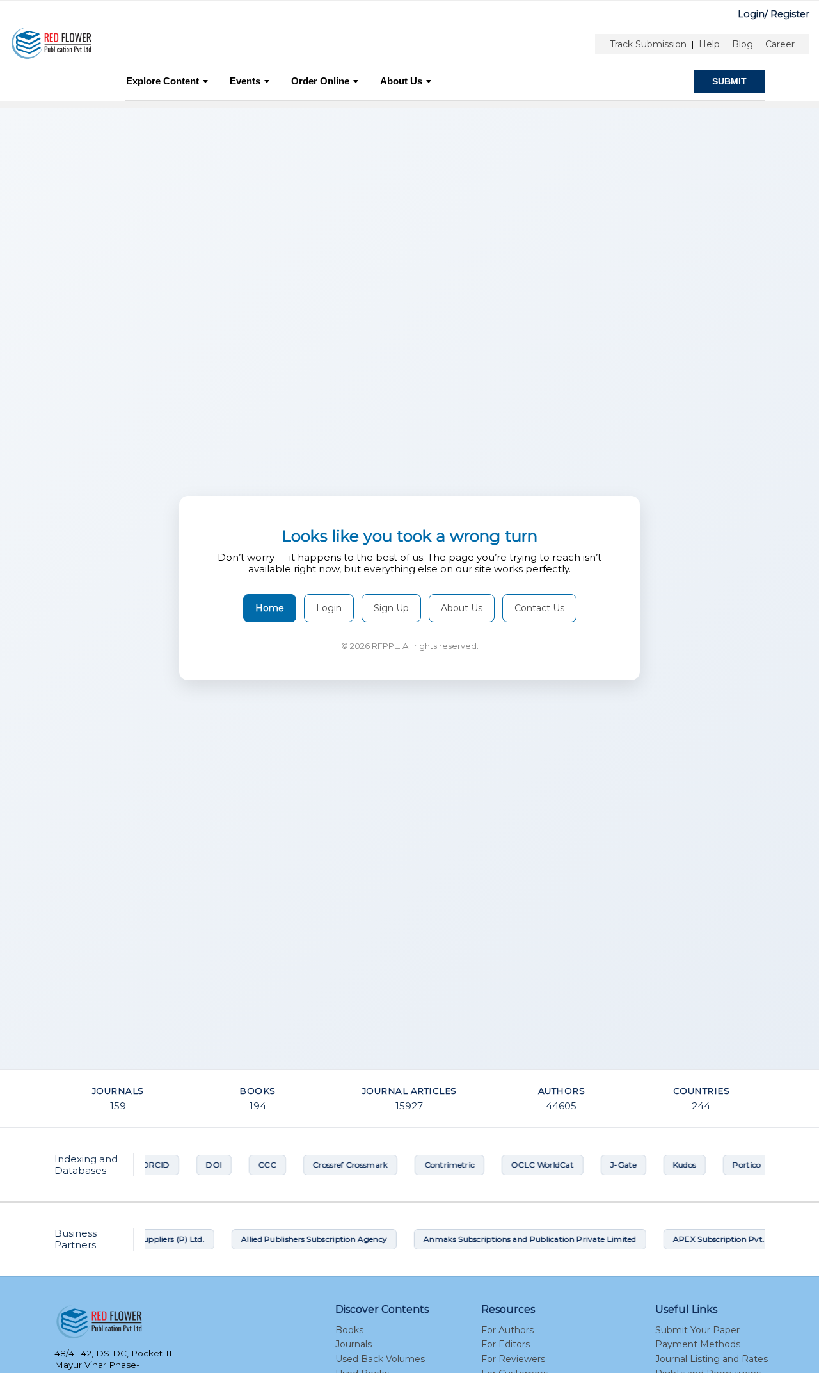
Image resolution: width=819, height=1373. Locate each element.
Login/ (753, 14)
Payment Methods (697, 1344)
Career (780, 44)
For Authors (507, 1330)
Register (789, 14)
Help (709, 44)
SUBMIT (729, 81)
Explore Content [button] (162, 81)
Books (349, 1330)
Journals (353, 1344)
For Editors (505, 1344)
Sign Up (391, 608)
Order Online (320, 81)
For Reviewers (513, 1359)
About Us (401, 81)
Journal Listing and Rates (711, 1359)
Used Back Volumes (380, 1359)
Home (269, 608)
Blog (742, 44)
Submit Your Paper (697, 1330)
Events (245, 81)
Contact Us (539, 608)
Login (329, 608)
